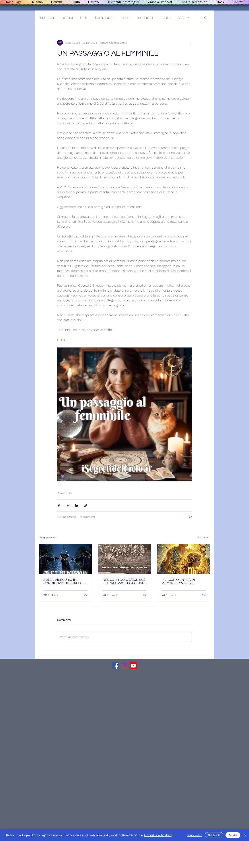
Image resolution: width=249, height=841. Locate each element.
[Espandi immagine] (124, 414)
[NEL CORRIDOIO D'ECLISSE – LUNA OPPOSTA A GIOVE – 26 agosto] (124, 559)
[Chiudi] (244, 835)
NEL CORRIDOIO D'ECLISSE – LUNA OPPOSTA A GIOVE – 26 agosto (124, 581)
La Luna (67, 17)
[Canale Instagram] (124, 665)
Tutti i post (46, 17)
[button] (205, 17)
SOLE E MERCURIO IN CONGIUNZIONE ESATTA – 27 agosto (63, 581)
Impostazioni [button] (194, 835)
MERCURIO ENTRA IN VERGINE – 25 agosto (178, 581)
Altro (181, 17)
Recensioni (145, 17)
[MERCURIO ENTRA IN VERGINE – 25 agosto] (183, 559)
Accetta (233, 835)
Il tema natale (104, 17)
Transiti (165, 17)
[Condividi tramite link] (85, 505)
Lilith (83, 17)
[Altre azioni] (190, 42)
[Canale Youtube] (133, 665)
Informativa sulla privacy (158, 835)
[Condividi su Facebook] (59, 505)
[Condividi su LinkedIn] (76, 505)
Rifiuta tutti (214, 835)
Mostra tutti (203, 537)
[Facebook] (115, 665)
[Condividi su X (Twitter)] (67, 505)
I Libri (126, 17)
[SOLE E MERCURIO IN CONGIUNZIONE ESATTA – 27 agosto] (65, 559)
